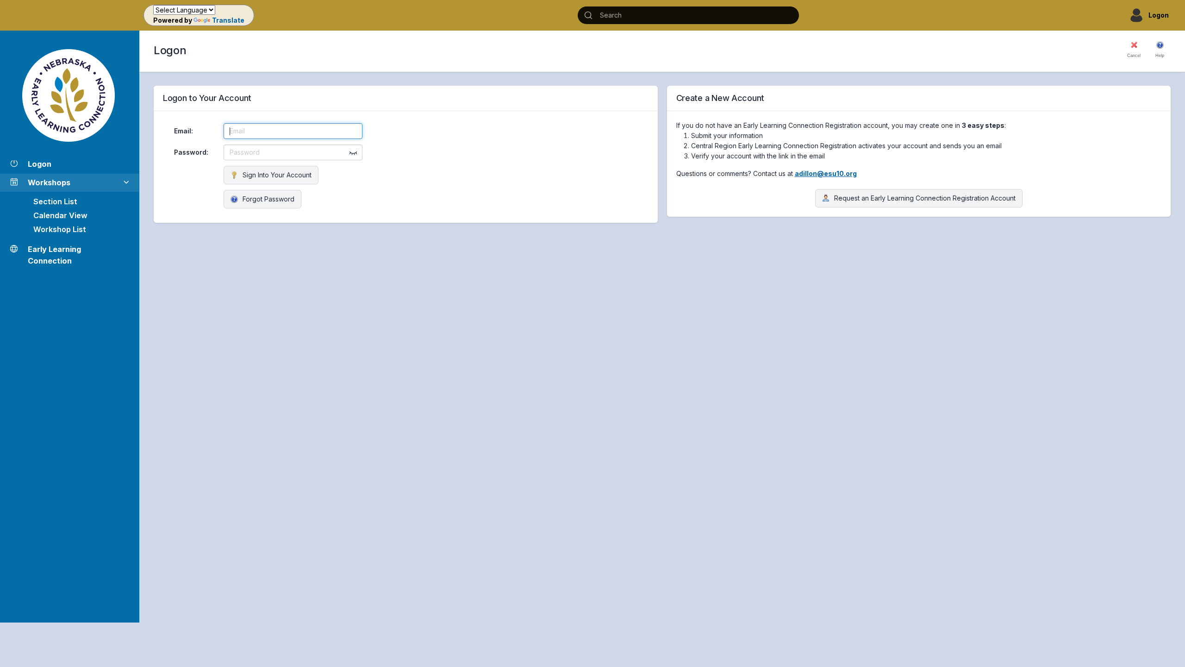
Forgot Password (268, 199)
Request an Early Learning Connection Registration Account (925, 198)
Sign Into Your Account (277, 175)
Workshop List (59, 229)
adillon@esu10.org (826, 173)
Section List (55, 201)
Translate (228, 20)
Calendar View (60, 215)
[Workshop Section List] (69, 95)
